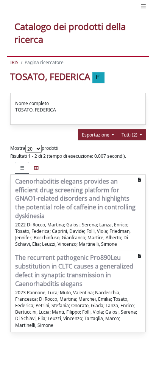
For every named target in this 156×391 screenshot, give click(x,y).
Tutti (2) (130, 135)
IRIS (14, 62)
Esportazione (96, 135)
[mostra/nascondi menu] (143, 6)
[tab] (22, 168)
